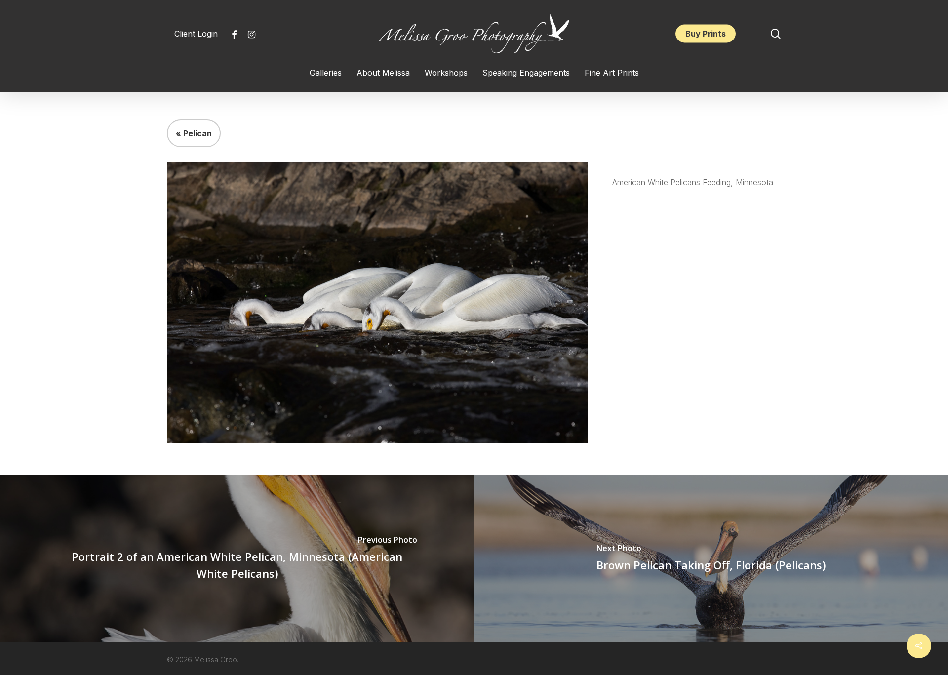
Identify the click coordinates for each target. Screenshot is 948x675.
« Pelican (194, 133)
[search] (776, 34)
